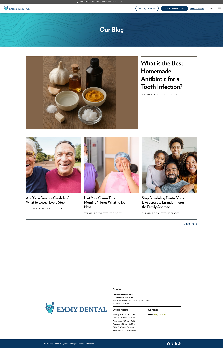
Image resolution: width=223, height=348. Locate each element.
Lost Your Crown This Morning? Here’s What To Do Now (105, 202)
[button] (214, 8)
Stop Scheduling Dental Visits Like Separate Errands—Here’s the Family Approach (163, 202)
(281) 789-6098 (160, 314)
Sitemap (90, 343)
